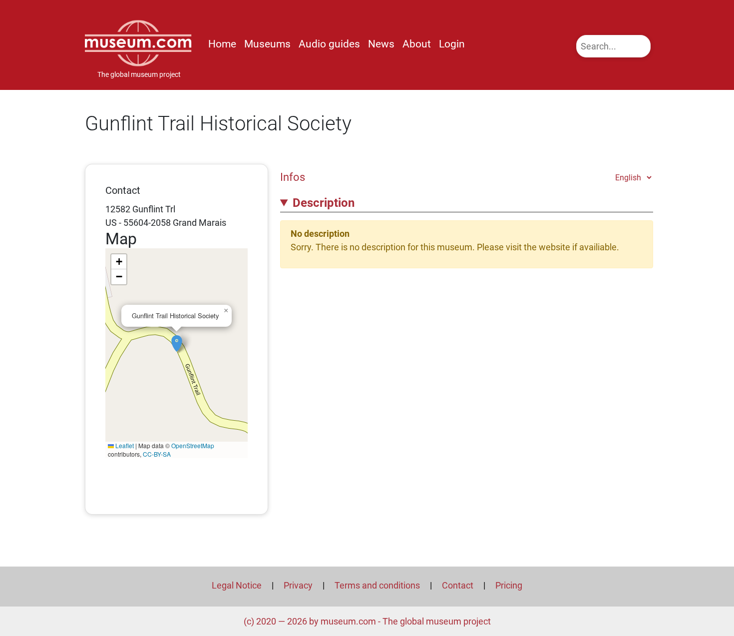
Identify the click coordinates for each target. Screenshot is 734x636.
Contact (457, 585)
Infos (292, 176)
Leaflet (124, 445)
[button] (177, 338)
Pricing (508, 585)
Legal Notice (237, 585)
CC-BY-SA (157, 454)
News (381, 44)
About (416, 44)
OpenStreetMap (192, 445)
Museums (267, 44)
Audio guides (329, 44)
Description (324, 203)
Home (222, 44)
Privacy (298, 585)
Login (452, 44)
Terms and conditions (377, 585)
